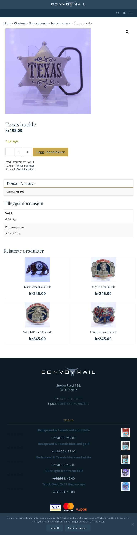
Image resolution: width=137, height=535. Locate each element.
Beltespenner (38, 23)
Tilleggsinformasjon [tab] (21, 183)
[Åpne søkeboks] (118, 13)
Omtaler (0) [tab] (15, 191)
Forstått (54, 527)
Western (20, 23)
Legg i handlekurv (50, 152)
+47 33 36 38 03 (71, 399)
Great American (25, 169)
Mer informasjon (77, 527)
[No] (132, 524)
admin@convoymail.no (73, 404)
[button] (127, 32)
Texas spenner (61, 23)
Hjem (7, 23)
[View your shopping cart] (124, 13)
